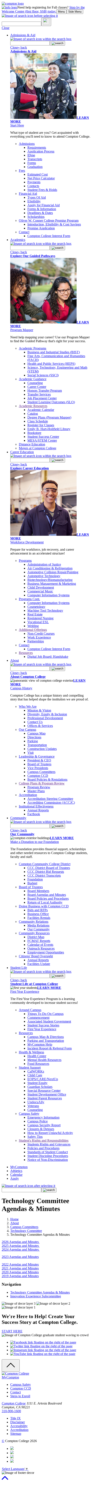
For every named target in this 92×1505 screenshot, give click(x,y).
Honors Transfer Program (44, 390)
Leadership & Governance (37, 756)
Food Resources (38, 1063)
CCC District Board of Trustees (48, 868)
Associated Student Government (49, 1021)
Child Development (40, 587)
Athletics (16, 1171)
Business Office (38, 914)
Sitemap (15, 1433)
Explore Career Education (29, 468)
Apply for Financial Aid (43, 205)
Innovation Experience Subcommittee (35, 1296)
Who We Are (28, 706)
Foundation (35, 879)
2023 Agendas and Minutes (20, 1257)
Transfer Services (39, 394)
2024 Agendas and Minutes (21, 1249)
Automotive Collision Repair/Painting (52, 572)
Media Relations (38, 925)
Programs (25, 560)
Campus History (21, 688)
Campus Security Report (44, 1125)
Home (14, 1219)
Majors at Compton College (37, 448)
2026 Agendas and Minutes (21, 1242)
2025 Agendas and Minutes (21, 1245)
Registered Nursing (40, 618)
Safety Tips (35, 1136)
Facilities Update (38, 964)
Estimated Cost (37, 174)
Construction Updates (42, 749)
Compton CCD (37, 775)
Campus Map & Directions (45, 1037)
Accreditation (28, 795)
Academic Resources (33, 406)
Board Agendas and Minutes (46, 895)
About (14, 660)
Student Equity (37, 1083)
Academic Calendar (40, 410)
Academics (17, 240)
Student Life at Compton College (34, 984)
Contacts (33, 186)
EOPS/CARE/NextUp (42, 1079)
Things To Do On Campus (45, 1014)
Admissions (27, 144)
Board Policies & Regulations (47, 779)
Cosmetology (36, 606)
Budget (32, 883)
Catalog (32, 413)
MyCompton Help (39, 1044)
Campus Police (37, 1121)
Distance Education (32, 444)
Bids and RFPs (37, 910)
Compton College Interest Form (48, 236)
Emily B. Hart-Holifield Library (48, 429)
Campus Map (36, 733)
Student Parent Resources (44, 1098)
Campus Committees (41, 772)
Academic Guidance (32, 379)
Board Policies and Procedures (48, 898)
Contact (24, 232)
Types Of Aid (36, 197)
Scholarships (36, 216)
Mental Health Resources (44, 1060)
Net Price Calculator (41, 178)
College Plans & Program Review (42, 783)
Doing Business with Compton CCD (44, 906)
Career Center (36, 387)
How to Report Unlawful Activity (50, 1133)
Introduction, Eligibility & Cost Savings (54, 224)
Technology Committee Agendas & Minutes (40, 1292)
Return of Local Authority (44, 902)
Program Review (38, 787)
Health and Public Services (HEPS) (51, 363)
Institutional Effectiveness (36, 806)
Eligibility (34, 201)
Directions (34, 737)
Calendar (16, 1174)
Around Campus (30, 1010)
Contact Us (35, 722)
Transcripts (34, 159)
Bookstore (34, 433)
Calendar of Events (40, 944)
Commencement (38, 1017)
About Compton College (28, 676)
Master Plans (36, 791)
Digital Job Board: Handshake (47, 656)
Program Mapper (21, 330)
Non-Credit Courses (41, 633)
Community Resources (34, 933)
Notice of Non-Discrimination (47, 1159)
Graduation (35, 167)
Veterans (33, 1106)
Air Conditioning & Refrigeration (50, 568)
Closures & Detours (40, 1129)
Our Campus (27, 729)
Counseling (35, 383)
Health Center (36, 1056)
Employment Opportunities (45, 952)
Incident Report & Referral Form (49, 1048)
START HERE (12, 1331)
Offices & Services (40, 726)
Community (18, 818)
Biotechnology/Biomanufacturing (50, 580)
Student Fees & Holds (42, 190)
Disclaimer (17, 1422)
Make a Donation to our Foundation (34, 842)
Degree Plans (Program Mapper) (49, 417)
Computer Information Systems (48, 595)
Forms (31, 163)
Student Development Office (46, 1094)
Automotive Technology (43, 576)
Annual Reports (38, 810)
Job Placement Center (42, 398)
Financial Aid (28, 193)
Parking (32, 741)
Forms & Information (41, 209)
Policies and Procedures (43, 1148)
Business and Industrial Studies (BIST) (53, 352)
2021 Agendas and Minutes (20, 1268)
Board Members (38, 891)
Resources (26, 653)
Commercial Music (40, 591)
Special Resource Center (44, 1090)
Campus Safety (29, 1113)
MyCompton (19, 1167)
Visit (30, 752)
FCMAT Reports (38, 941)
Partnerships (35, 641)
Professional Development (45, 718)
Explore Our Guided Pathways (32, 256)
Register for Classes (40, 425)
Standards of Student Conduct (47, 1152)
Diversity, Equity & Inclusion (47, 714)
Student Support (30, 1067)
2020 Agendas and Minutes (20, 1272)
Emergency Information (43, 1117)
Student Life (18, 967)
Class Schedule (37, 421)
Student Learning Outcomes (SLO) (51, 402)
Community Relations (33, 921)
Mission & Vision (39, 710)
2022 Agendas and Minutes (20, 1264)
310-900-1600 (11, 1411)
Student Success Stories (43, 1025)
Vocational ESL (38, 622)
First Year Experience (24, 991)
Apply (14, 1178)
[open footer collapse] (11, 1365)
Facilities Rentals (38, 918)
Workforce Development (27, 542)
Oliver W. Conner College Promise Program (49, 220)
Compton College (14, 1403)
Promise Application (41, 228)
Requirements (36, 147)
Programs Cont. (29, 599)
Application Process (40, 151)
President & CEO (39, 760)
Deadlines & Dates (40, 213)
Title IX (15, 1418)
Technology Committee (26, 1231)
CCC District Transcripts (44, 875)
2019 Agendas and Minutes (20, 1276)
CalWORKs (35, 1071)
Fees (22, 170)
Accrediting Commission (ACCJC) (51, 802)
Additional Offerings (33, 630)
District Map (35, 937)
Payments (33, 182)
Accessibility (19, 1426)
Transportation (37, 745)
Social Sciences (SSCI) (43, 375)
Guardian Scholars (39, 1087)
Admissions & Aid (22, 35)
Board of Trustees (39, 764)
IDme (31, 155)
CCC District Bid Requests (45, 871)
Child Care (34, 1075)
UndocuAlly (35, 1102)
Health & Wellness (31, 1052)
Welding (33, 626)
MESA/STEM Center (42, 440)
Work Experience (39, 637)
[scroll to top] (5, 1480)
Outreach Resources (41, 948)
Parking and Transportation (45, 1040)
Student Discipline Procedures (47, 1156)
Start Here (17, 125)
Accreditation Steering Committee (50, 799)
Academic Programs (32, 348)
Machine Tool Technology (45, 610)
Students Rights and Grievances (48, 1144)
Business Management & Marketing (51, 583)
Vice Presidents (37, 768)
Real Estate (35, 614)
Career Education (22, 452)
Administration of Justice (44, 564)
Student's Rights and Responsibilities (43, 1140)
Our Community (22, 834)
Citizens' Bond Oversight (36, 956)
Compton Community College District (44, 864)
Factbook (33, 814)
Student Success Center (43, 436)
